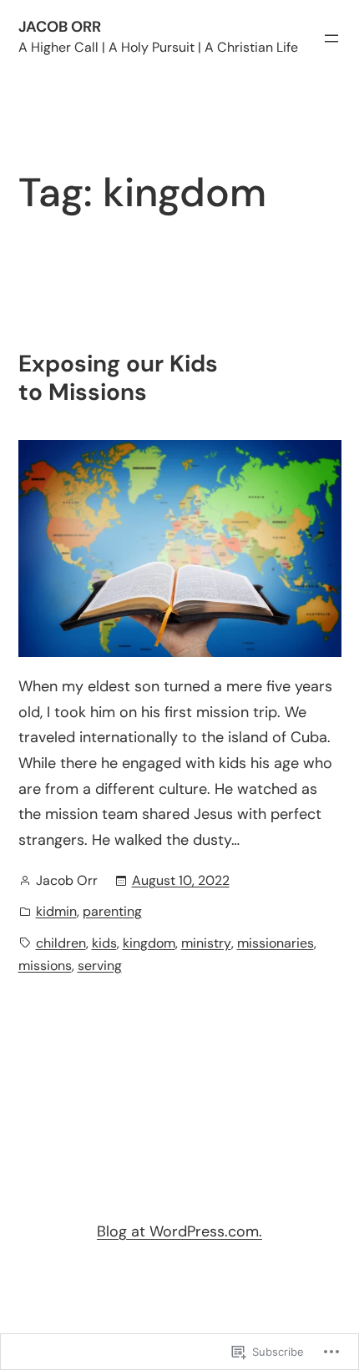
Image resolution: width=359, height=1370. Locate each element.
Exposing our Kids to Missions (118, 378)
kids (104, 943)
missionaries (275, 943)
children (61, 943)
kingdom (149, 943)
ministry (206, 943)
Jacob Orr (59, 27)
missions (45, 965)
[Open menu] (331, 38)
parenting (112, 911)
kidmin (56, 911)
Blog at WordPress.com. (179, 1231)
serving (100, 965)
